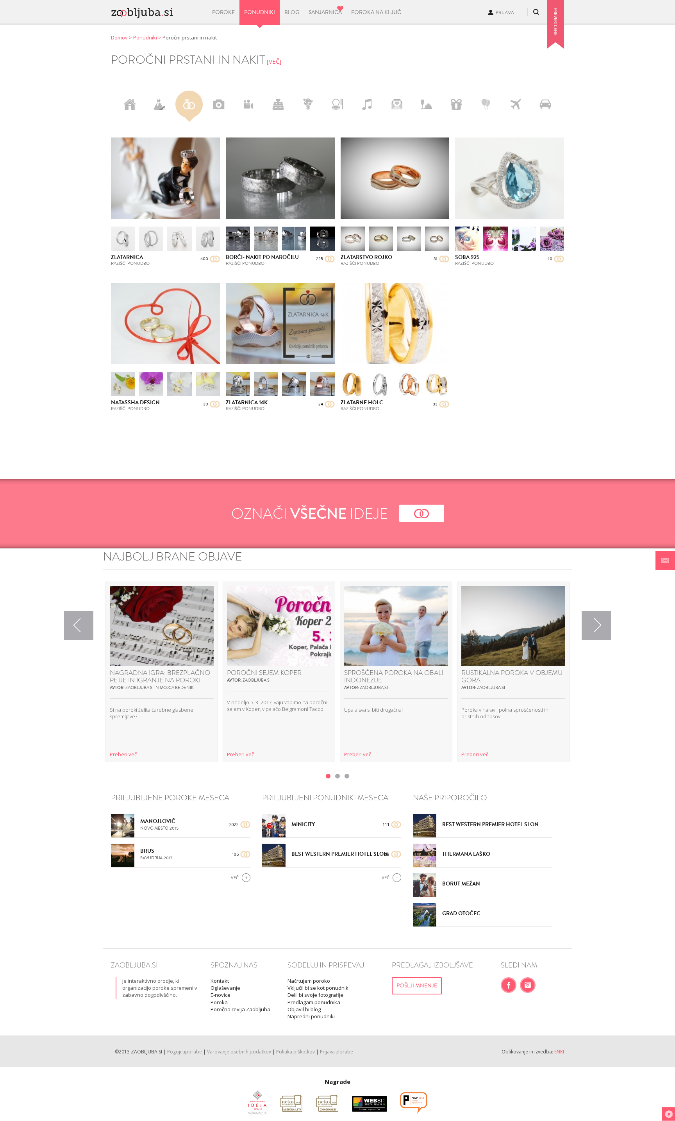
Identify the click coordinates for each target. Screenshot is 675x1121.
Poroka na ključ (376, 12)
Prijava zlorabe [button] (336, 1051)
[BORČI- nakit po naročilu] (280, 178)
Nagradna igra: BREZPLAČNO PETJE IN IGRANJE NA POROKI (160, 676)
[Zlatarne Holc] (395, 323)
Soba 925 (467, 257)
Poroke (223, 12)
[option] (161, 672)
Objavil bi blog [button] (304, 1009)
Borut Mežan (461, 884)
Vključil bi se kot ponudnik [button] (318, 987)
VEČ (274, 61)
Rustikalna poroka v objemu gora (511, 676)
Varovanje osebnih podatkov (239, 1051)
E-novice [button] (220, 994)
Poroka (219, 1002)
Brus (147, 851)
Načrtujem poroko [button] (309, 980)
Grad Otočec (461, 913)
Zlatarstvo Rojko (366, 257)
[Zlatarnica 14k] (280, 323)
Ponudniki (259, 12)
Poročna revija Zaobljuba (240, 1009)
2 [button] (337, 776)
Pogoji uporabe (184, 1051)
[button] (665, 560)
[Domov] (156, 11)
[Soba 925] (509, 178)
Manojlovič (157, 821)
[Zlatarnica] (165, 178)
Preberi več (123, 754)
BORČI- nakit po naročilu (262, 257)
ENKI (559, 1051)
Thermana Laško (466, 854)
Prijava (505, 12)
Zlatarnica (127, 257)
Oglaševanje (225, 987)
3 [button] (347, 776)
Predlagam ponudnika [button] (314, 1002)
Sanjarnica (325, 12)
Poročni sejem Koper (264, 673)
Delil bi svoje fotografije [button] (315, 994)
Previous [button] (79, 625)
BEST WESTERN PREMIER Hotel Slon (339, 854)
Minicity (303, 824)
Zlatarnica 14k (247, 402)
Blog (291, 12)
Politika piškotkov (295, 1051)
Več (235, 877)
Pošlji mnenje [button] (416, 986)
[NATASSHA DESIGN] (165, 323)
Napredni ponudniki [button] (311, 1016)
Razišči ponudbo (130, 263)
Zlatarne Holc (362, 402)
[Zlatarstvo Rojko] (395, 178)
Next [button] (596, 625)
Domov (119, 37)
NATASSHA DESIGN (135, 402)
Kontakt (220, 980)
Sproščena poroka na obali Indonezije (393, 676)
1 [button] (328, 776)
